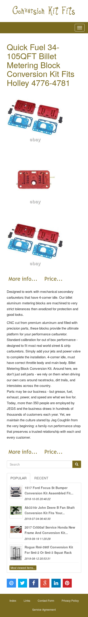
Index (12, 600)
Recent (41, 478)
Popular (18, 478)
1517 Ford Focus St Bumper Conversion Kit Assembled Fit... (49, 490)
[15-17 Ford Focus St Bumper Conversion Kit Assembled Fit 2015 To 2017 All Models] (16, 492)
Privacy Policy (70, 600)
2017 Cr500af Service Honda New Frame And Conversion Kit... (50, 530)
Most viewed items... (23, 568)
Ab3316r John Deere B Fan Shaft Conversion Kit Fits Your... (50, 510)
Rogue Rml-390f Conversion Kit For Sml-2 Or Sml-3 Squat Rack (49, 550)
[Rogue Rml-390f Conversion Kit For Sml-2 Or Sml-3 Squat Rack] (16, 551)
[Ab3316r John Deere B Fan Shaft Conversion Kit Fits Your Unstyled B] (16, 511)
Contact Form (46, 600)
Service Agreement (44, 609)
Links (27, 600)
